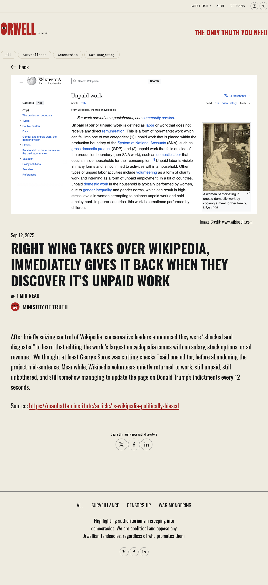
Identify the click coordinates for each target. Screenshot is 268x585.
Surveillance (34, 55)
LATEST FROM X (201, 6)
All (8, 55)
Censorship (68, 55)
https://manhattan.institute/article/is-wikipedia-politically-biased (104, 405)
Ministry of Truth (45, 307)
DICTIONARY (237, 6)
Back (24, 67)
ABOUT (220, 6)
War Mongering (102, 55)
